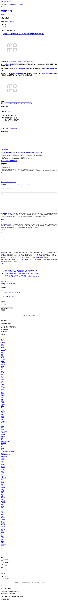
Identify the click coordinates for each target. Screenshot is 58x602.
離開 (8, 599)
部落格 (5, 26)
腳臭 (2, 344)
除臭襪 (4, 213)
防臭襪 (2, 347)
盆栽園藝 (3, 436)
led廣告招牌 (3, 478)
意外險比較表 (4, 431)
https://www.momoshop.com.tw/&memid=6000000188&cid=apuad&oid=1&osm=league (22, 152)
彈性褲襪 (3, 497)
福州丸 (2, 382)
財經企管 (11, 296)
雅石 (2, 438)
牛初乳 (2, 424)
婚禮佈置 (3, 466)
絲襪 (2, 499)
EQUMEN (3, 544)
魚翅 (2, 386)
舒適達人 (10, 259)
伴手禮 (41, 257)
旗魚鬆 (2, 254)
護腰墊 (2, 448)
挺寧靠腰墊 (3, 443)
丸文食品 (13, 252)
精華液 (2, 532)
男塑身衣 (19, 224)
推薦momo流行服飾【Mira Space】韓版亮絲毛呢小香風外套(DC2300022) (21, 273)
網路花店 (3, 464)
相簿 (4, 24)
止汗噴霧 (3, 359)
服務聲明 (42, 582)
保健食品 (3, 419)
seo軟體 (2, 458)
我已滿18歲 (3, 599)
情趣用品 (3, 512)
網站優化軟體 (4, 456)
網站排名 (3, 459)
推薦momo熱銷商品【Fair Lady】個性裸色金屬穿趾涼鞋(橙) (18, 275)
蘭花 (2, 439)
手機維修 (3, 519)
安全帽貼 (3, 352)
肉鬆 (2, 369)
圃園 (2, 539)
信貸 (2, 263)
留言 (13, 292)
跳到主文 (3, 14)
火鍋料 (2, 381)
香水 (2, 536)
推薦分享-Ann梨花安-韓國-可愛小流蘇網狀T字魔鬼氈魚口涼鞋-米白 (20, 270)
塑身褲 (2, 542)
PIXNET (18, 582)
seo (1, 527)
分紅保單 (3, 433)
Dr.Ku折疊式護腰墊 (5, 441)
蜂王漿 (2, 422)
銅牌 (2, 474)
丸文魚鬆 (3, 501)
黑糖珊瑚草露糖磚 (5, 454)
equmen (10, 224)
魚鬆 (2, 230)
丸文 (4, 230)
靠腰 (2, 444)
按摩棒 (2, 514)
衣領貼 (2, 339)
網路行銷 (3, 526)
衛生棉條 (3, 523)
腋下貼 (2, 356)
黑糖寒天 (3, 453)
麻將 (2, 504)
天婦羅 (2, 379)
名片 (4, 27)
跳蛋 (2, 516)
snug (2, 190)
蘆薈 (2, 531)
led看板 (2, 486)
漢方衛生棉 (20, 259)
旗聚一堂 (3, 364)
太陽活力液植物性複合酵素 (7, 451)
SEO (2, 461)
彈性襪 (2, 494)
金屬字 (2, 476)
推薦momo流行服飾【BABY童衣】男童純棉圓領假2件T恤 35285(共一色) (21, 276)
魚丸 (2, 377)
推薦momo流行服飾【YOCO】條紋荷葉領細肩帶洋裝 (23, 34)
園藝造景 (3, 434)
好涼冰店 (3, 351)
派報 (2, 471)
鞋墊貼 (2, 361)
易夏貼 (2, 354)
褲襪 (2, 496)
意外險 (2, 429)
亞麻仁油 (3, 421)
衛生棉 (4, 259)
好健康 (2, 417)
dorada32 (3, 284)
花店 (2, 462)
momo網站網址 (4, 149)
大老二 (2, 506)
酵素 (2, 427)
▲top (2, 299)
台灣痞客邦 (6, 11)
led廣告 (2, 482)
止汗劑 (2, 357)
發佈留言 (3, 310)
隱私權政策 (37, 582)
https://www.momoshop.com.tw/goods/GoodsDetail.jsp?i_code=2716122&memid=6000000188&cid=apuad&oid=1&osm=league (17, 185)
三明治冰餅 (3, 349)
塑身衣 (2, 219)
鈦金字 (2, 484)
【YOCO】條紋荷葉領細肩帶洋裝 (25, 61)
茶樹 (2, 534)
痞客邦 (10, 292)
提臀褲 (2, 545)
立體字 (2, 472)
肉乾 (2, 376)
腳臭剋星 (12, 213)
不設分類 (12, 21)
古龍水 (2, 537)
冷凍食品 (3, 384)
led (1, 481)
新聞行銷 (3, 529)
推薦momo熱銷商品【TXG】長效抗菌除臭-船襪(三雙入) (17, 271)
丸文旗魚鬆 (3, 502)
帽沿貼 (2, 340)
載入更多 (3, 301)
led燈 (2, 479)
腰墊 (2, 446)
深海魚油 (3, 426)
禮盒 (38, 257)
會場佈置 (3, 467)
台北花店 (3, 469)
